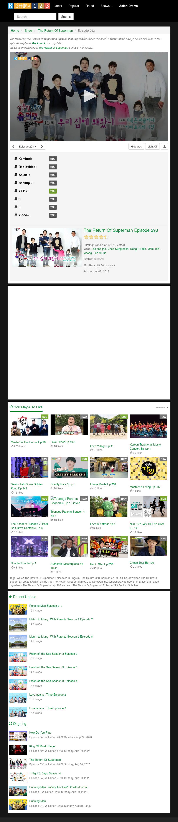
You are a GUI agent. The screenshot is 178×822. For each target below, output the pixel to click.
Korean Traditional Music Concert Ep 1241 (145, 446)
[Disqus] (89, 342)
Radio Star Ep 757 (101, 564)
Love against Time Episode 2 (47, 694)
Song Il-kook (138, 249)
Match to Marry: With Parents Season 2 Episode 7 (61, 619)
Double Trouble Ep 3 (23, 563)
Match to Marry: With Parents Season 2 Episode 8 (61, 636)
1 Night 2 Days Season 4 (45, 773)
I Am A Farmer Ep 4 (102, 524)
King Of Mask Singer (42, 746)
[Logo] (26, 58)
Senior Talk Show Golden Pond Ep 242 (27, 486)
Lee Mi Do (100, 253)
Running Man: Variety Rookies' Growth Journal (58, 787)
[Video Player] (89, 96)
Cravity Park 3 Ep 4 (63, 484)
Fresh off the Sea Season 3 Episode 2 (53, 653)
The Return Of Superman (53, 47)
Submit (66, 16)
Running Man (37, 801)
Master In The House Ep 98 (28, 442)
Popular (74, 5)
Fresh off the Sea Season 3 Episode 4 (53, 681)
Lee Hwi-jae (98, 249)
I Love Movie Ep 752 (103, 484)
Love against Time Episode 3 (47, 708)
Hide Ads (136, 146)
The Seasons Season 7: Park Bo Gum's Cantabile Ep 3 (29, 526)
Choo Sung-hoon (118, 249)
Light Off (152, 146)
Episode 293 (27, 146)
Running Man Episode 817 (45, 605)
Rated (90, 5)
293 (53, 158)
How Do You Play (40, 732)
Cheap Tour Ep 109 (142, 562)
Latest (58, 5)
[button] (89, 96)
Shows (105, 5)
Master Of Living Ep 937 (145, 487)
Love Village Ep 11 (102, 446)
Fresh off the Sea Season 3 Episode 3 (53, 667)
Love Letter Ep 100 (62, 442)
